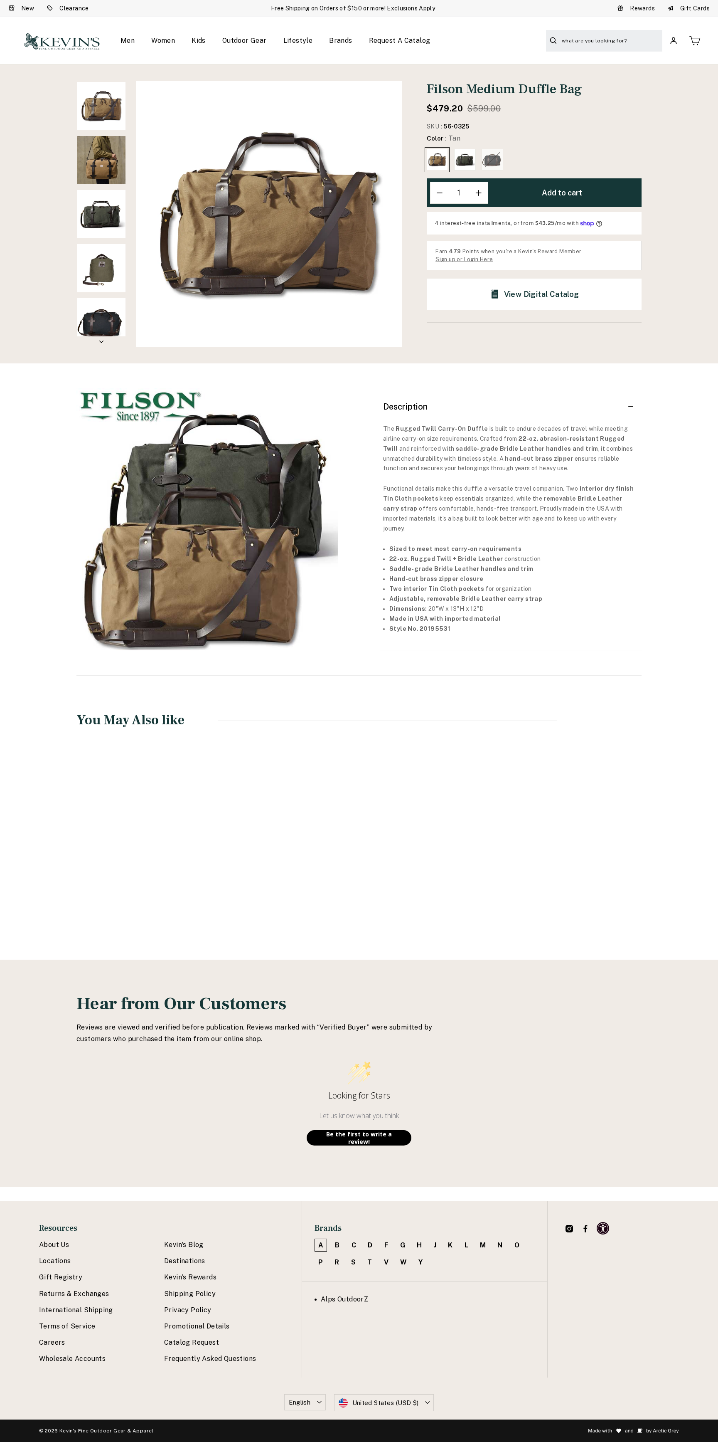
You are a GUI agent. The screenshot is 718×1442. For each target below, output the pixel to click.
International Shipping (76, 1310)
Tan (437, 159)
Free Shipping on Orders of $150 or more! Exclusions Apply (353, 8)
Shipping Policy (190, 1294)
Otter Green (465, 159)
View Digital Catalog (541, 294)
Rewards (642, 8)
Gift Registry (60, 1277)
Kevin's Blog (184, 1245)
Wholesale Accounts (72, 1359)
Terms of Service (67, 1326)
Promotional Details (197, 1326)
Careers (52, 1342)
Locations (55, 1261)
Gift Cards (695, 8)
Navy (492, 159)
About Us (54, 1245)
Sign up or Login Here (464, 259)
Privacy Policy (187, 1310)
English (300, 1402)
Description (405, 407)
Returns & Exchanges (74, 1294)
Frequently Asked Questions (210, 1359)
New (27, 8)
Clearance (74, 8)
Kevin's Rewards (190, 1277)
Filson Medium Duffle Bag (128, 863)
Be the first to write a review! (359, 1138)
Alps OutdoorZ (344, 1299)
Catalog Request (191, 1342)
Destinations (184, 1261)
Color (443, 138)
